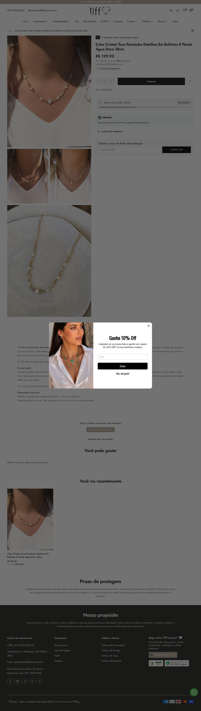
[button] (148, 326)
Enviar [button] (123, 366)
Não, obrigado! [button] (122, 373)
